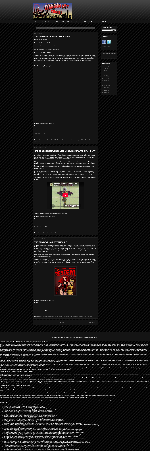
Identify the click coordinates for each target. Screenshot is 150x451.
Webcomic (90, 140)
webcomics (37, 141)
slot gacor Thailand (13, 379)
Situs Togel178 (17, 400)
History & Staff (102, 21)
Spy (86, 140)
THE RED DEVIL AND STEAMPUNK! (50, 242)
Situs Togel (8, 368)
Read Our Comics (47, 21)
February (106, 73)
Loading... (105, 56)
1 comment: (37, 133)
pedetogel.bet (32, 412)
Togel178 (37, 405)
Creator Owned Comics (53, 140)
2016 (105, 76)
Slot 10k (113, 387)
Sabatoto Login (23, 411)
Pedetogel (37, 428)
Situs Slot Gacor (14, 344)
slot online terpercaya (49, 422)
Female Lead (63, 140)
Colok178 (37, 433)
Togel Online (44, 449)
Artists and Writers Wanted (64, 21)
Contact (78, 21)
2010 (105, 90)
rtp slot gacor (72, 354)
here (62, 254)
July (105, 68)
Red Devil (82, 140)
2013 (105, 83)
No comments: (38, 226)
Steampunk (62, 233)
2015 (105, 78)
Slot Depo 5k (142, 374)
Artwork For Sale (89, 21)
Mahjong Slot (42, 349)
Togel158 (38, 406)
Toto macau (125, 360)
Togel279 (18, 431)
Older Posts (93, 322)
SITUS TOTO (66, 395)
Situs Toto (49, 364)
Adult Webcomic (42, 140)
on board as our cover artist (82, 248)
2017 (105, 66)
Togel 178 (22, 407)
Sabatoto (25, 416)
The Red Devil (82, 316)
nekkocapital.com (33, 415)
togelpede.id (42, 423)
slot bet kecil (7, 381)
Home (36, 21)
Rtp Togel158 (23, 410)
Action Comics (42, 316)
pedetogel (33, 424)
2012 (105, 85)
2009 (105, 92)
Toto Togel (41, 447)
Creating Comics (42, 233)
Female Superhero (71, 140)
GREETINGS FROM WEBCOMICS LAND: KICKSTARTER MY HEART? (65, 151)
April (105, 70)
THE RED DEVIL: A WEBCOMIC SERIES (52, 37)
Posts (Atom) (69, 327)
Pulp (78, 140)
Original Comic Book (64, 316)
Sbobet (38, 440)
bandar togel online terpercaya (76, 425)
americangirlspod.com (12, 409)
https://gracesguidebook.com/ (42, 420)
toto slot (52, 392)
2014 (105, 80)
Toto (41, 397)
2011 (105, 87)
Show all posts (80, 28)
